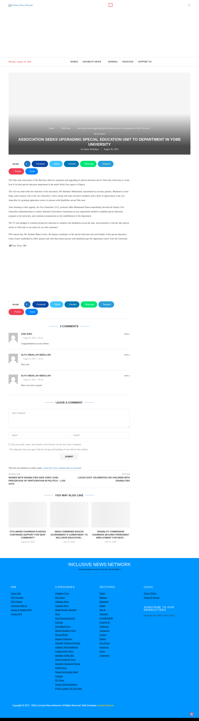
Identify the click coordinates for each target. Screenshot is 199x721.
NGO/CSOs (127, 61)
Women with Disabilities (66, 684)
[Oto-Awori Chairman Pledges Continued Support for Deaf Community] (28, 515)
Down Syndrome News (65, 659)
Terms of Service (151, 597)
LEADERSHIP (106, 618)
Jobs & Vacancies (104, 612)
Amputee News (62, 606)
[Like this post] (28, 164)
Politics (103, 639)
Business (103, 597)
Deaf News (66, 128)
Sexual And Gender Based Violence (66, 674)
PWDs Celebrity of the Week (68, 689)
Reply (127, 334)
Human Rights (61, 635)
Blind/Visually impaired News (65, 612)
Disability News (92, 61)
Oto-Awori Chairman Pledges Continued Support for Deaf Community (28, 534)
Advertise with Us (19, 606)
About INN (16, 593)
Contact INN (16, 614)
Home (51, 128)
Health (102, 606)
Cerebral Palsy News (64, 651)
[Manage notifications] (191, 714)
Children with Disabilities (66, 647)
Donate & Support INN (21, 610)
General (113, 61)
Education (104, 602)
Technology (105, 630)
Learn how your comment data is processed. (62, 468)
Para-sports (105, 643)
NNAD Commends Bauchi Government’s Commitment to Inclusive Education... (69, 534)
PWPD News (61, 668)
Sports (102, 651)
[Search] (110, 5)
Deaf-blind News (62, 626)
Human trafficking (63, 639)
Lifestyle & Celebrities (105, 624)
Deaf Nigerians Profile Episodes (65, 620)
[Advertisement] (99, 34)
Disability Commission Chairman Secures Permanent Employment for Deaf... (110, 534)
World (74, 61)
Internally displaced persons (67, 643)
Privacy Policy (150, 593)
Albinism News (62, 602)
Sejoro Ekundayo (91, 149)
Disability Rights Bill (64, 655)
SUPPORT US (145, 61)
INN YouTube (17, 597)
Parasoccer (104, 647)
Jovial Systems (106, 705)
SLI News (59, 680)
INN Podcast (16, 602)
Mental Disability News (65, 630)
